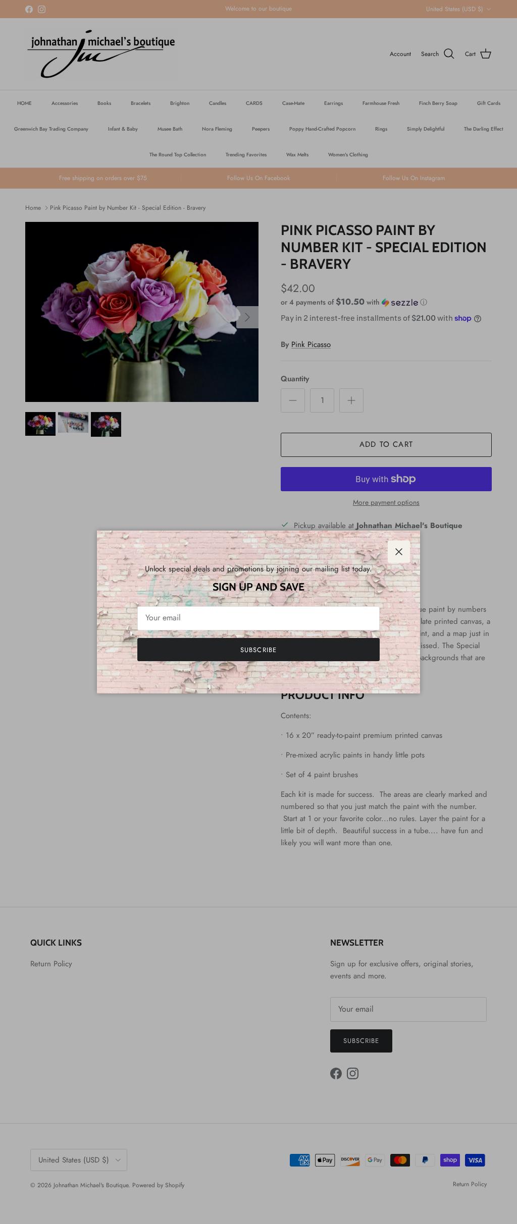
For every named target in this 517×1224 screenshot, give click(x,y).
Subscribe (258, 650)
